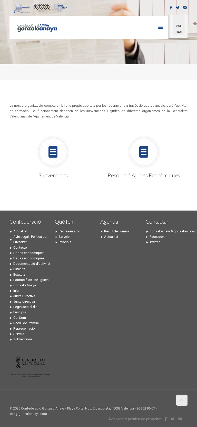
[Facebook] (171, 7)
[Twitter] (178, 7)
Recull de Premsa (26, 323)
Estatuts (19, 269)
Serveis (18, 334)
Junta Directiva (24, 296)
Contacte (20, 247)
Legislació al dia (25, 307)
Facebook (157, 237)
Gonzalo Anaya (24, 285)
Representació (24, 328)
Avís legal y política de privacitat (135, 419)
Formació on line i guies (30, 280)
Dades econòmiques (28, 253)
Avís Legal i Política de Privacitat (29, 239)
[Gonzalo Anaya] (37, 27)
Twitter (155, 242)
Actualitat (20, 231)
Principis (19, 312)
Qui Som (19, 318)
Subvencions (23, 339)
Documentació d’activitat (31, 264)
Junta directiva (24, 301)
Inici (16, 291)
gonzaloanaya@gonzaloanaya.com (169, 231)
